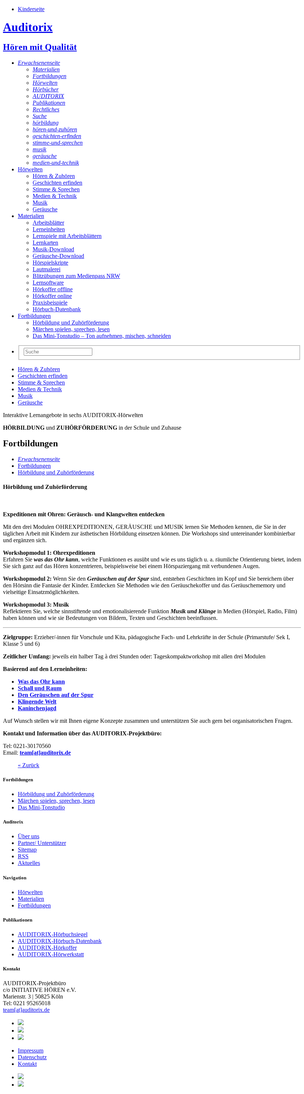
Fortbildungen (49, 76)
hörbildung (46, 123)
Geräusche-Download (58, 256)
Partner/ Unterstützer (42, 843)
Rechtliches (46, 109)
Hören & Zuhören (54, 176)
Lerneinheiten (49, 229)
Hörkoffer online (52, 296)
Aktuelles (29, 863)
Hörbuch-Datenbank (57, 309)
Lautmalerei (46, 269)
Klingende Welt (37, 701)
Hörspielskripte (50, 262)
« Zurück (28, 765)
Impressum (30, 1050)
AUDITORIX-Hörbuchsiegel (52, 934)
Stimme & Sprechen (56, 189)
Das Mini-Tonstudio (41, 807)
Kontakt (27, 1064)
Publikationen (49, 103)
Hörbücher (46, 89)
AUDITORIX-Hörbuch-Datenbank (60, 941)
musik (39, 149)
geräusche (45, 156)
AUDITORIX (48, 96)
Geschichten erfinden (57, 182)
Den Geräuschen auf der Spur (55, 695)
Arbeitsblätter (48, 222)
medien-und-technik (56, 163)
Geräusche (45, 209)
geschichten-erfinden (57, 136)
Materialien (46, 69)
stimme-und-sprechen (58, 143)
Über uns (28, 836)
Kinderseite (31, 9)
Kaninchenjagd (37, 708)
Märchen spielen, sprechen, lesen (71, 329)
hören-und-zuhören (55, 129)
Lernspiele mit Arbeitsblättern (67, 236)
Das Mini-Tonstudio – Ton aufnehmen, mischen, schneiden (102, 336)
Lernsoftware (48, 282)
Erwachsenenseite (39, 63)
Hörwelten (45, 83)
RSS (23, 856)
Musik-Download (53, 249)
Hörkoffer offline (53, 289)
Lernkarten (45, 242)
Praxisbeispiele (50, 302)
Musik (40, 202)
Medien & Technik (55, 196)
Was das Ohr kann (41, 681)
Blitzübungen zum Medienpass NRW (76, 276)
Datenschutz (32, 1057)
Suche (40, 116)
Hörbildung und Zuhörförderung (71, 322)
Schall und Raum (40, 688)
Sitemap (27, 849)
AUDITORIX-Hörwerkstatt (51, 954)
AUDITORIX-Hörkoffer (47, 947)
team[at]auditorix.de (45, 752)
